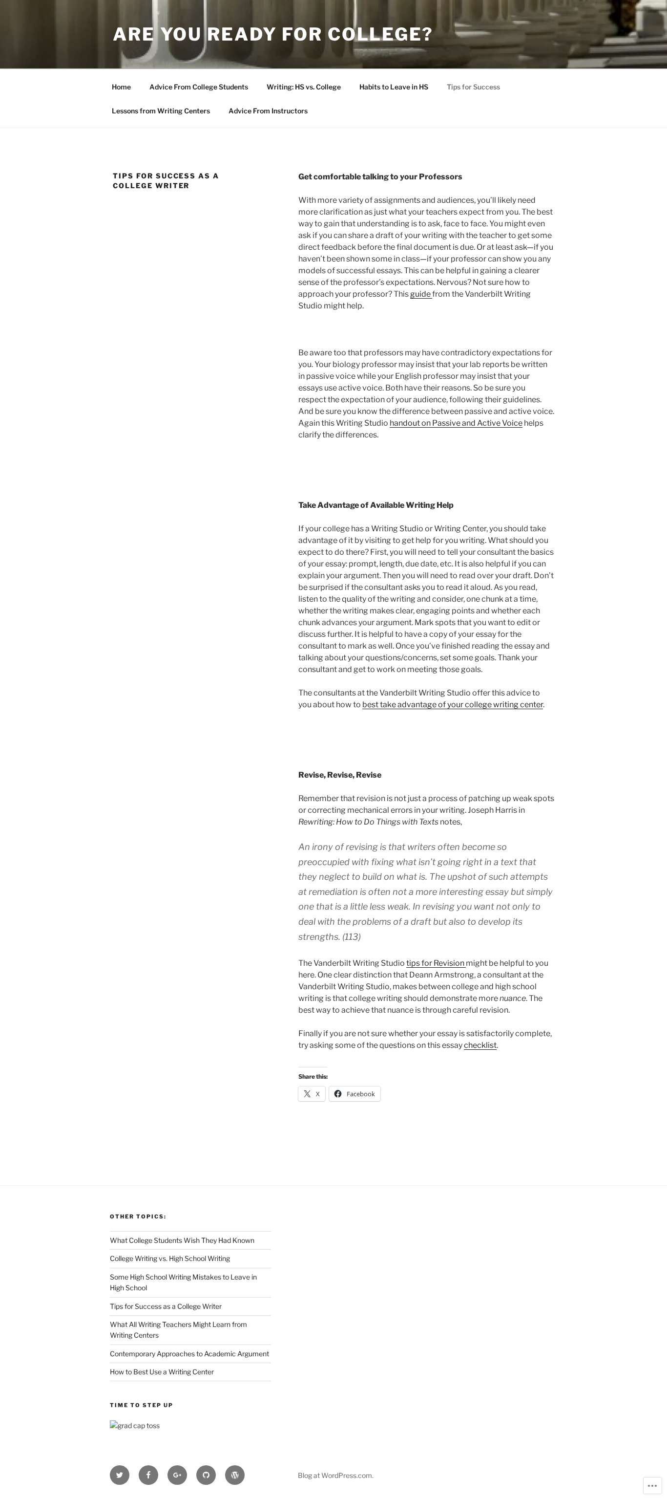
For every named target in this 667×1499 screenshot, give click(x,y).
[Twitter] (119, 1475)
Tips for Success (473, 87)
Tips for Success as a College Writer (166, 1306)
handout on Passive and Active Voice (456, 423)
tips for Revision (436, 963)
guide (421, 294)
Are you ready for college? (273, 34)
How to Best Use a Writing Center (162, 1372)
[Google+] (177, 1475)
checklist (480, 1045)
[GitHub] (206, 1475)
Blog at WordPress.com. (336, 1475)
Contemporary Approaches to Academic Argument (189, 1353)
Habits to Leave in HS (393, 87)
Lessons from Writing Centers (161, 111)
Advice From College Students (198, 87)
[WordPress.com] (235, 1475)
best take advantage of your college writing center (452, 704)
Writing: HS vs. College (304, 87)
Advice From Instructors (268, 111)
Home (121, 87)
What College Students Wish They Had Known (182, 1240)
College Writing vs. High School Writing (170, 1258)
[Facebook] (148, 1475)
